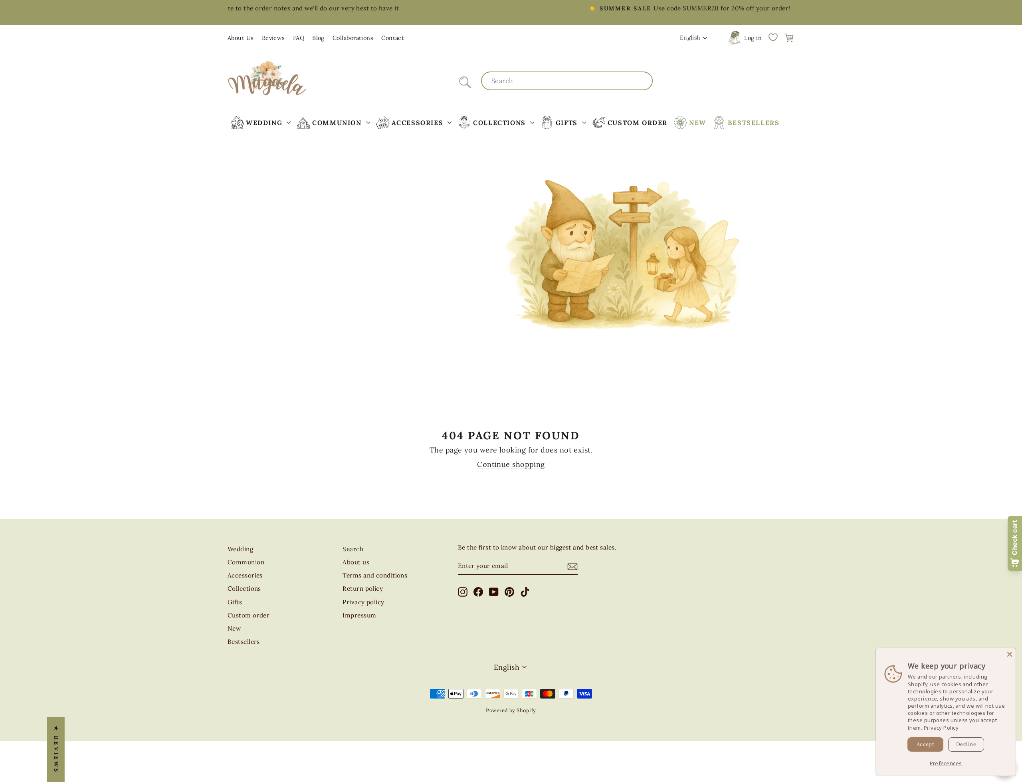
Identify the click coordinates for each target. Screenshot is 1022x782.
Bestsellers (244, 641)
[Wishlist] (773, 37)
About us (356, 562)
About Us (241, 38)
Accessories (245, 575)
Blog (318, 38)
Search (353, 549)
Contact (392, 38)
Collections (244, 588)
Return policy (363, 588)
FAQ (298, 38)
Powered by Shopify (511, 710)
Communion (246, 562)
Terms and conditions (375, 575)
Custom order (248, 615)
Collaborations (353, 38)
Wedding (240, 549)
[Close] (1010, 654)
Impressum (359, 615)
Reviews (273, 38)
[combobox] (567, 80)
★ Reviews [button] (56, 750)
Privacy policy (363, 602)
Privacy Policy (941, 727)
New (234, 628)
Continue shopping (511, 464)
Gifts (235, 602)
